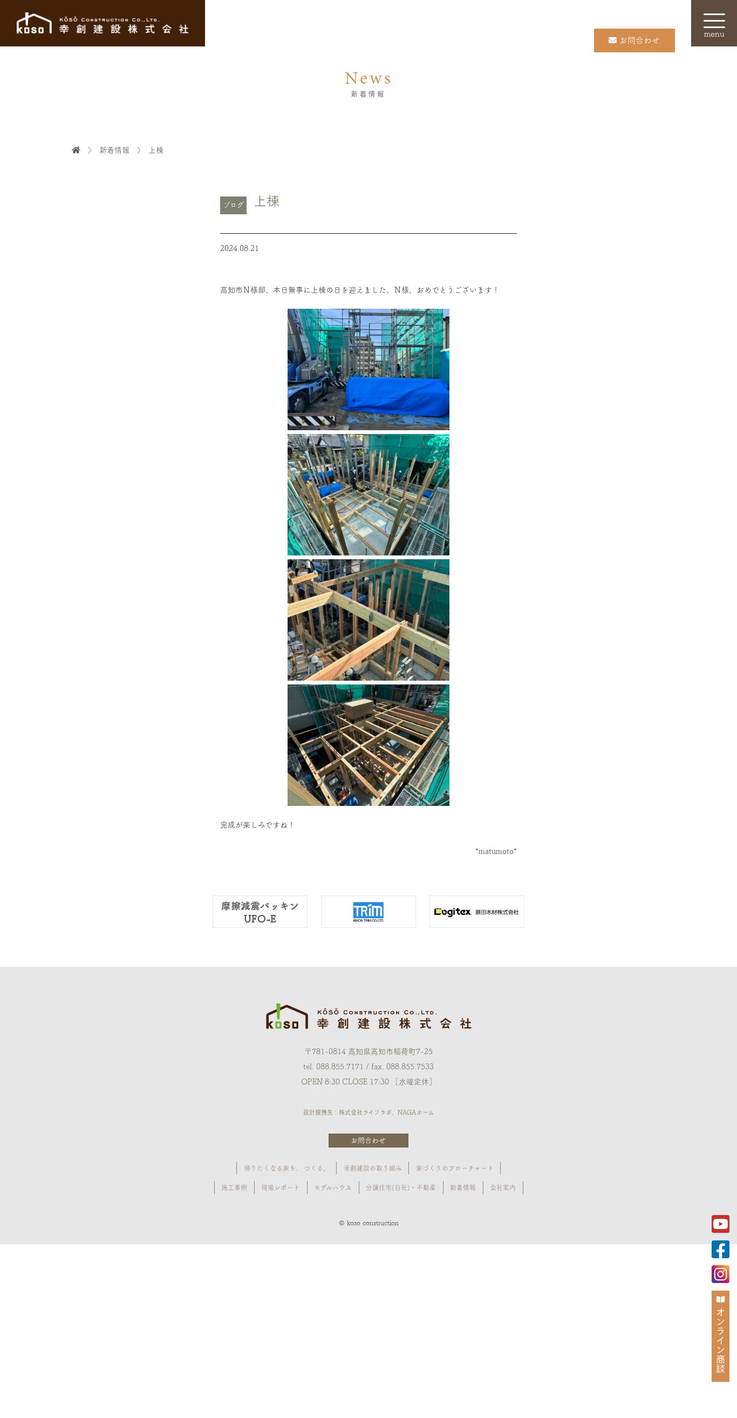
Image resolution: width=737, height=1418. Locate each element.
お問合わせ (368, 1140)
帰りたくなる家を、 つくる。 (287, 1168)
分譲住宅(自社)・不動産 (401, 1187)
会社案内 (503, 1187)
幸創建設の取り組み (373, 1168)
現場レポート (280, 1187)
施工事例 (234, 1187)
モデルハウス (333, 1187)
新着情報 (463, 1187)
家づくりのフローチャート (455, 1168)
